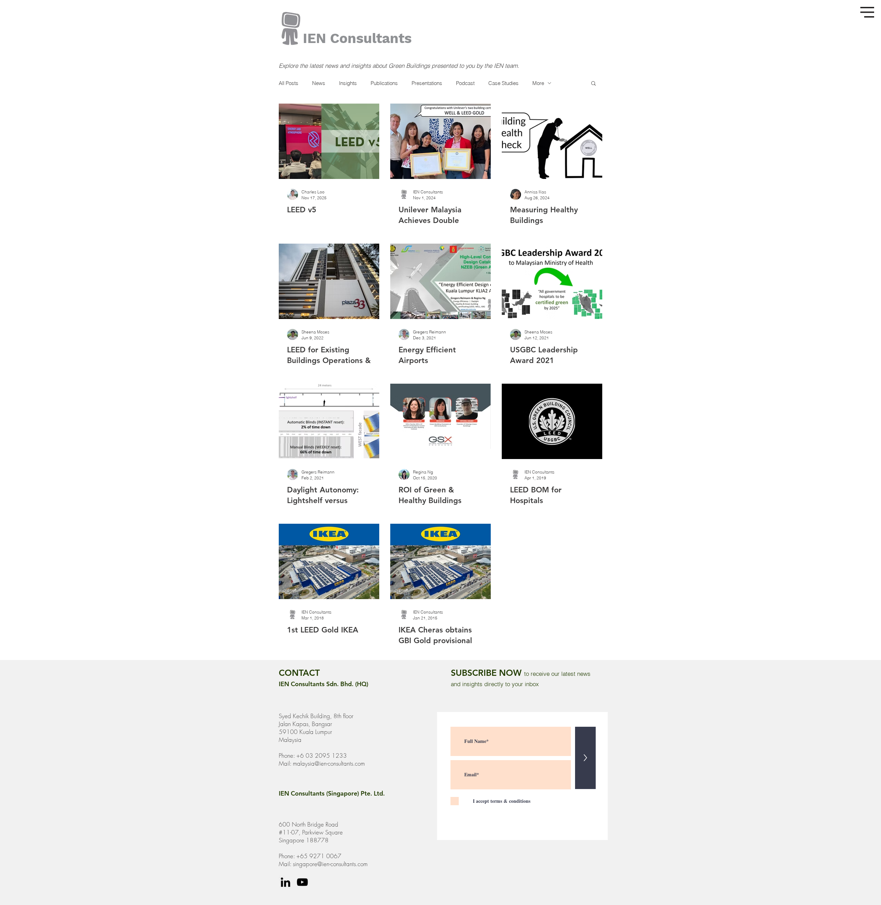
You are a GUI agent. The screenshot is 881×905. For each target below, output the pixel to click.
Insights (348, 83)
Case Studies (503, 83)
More (538, 83)
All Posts (288, 83)
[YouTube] (302, 882)
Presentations (427, 83)
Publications (384, 83)
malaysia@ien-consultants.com (329, 763)
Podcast (465, 83)
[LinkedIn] (285, 882)
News (318, 83)
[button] (867, 12)
